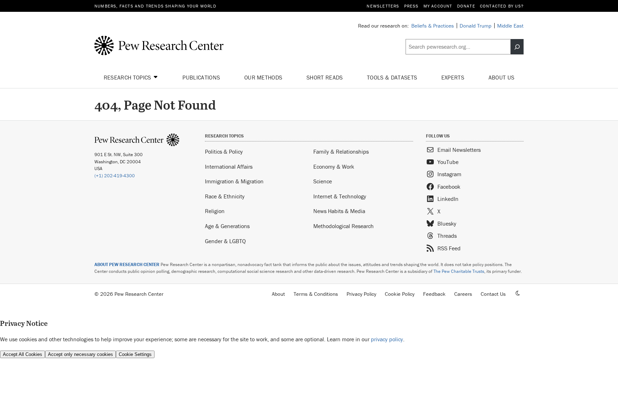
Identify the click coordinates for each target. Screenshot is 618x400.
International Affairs (228, 166)
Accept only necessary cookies (80, 354)
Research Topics (128, 77)
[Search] (517, 47)
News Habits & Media (339, 211)
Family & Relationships (341, 151)
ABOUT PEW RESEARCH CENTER (127, 264)
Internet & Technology (339, 196)
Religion (215, 211)
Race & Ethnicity (225, 196)
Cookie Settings (135, 354)
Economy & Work (333, 166)
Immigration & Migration (234, 181)
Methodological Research (343, 226)
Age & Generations (227, 226)
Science (322, 181)
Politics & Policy (224, 151)
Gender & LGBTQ (225, 241)
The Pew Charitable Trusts (458, 271)
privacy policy (387, 339)
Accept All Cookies (22, 354)
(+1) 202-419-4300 (114, 176)
